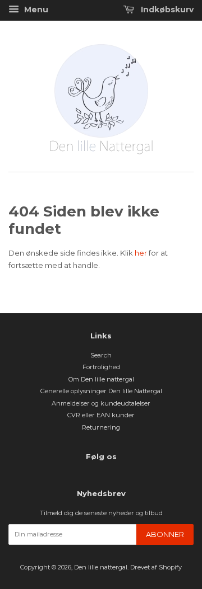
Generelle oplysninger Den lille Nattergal (101, 391)
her (142, 252)
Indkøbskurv (166, 9)
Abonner (165, 534)
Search (101, 355)
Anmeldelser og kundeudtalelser (101, 403)
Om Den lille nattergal (101, 379)
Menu (35, 9)
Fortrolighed (101, 367)
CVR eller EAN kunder (101, 415)
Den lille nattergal (100, 567)
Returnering (101, 427)
